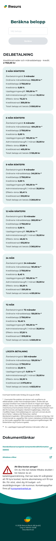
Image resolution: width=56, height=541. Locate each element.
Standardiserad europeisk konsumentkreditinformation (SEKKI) (26, 448)
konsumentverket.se (21, 488)
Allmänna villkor (9, 457)
